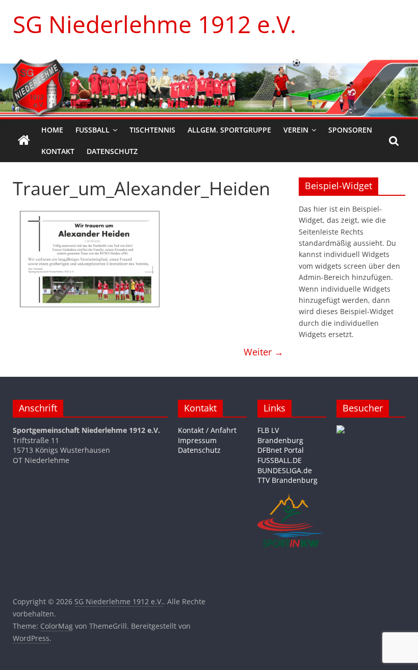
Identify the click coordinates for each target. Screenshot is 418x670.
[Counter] (340, 430)
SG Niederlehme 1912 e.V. (154, 24)
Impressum (197, 440)
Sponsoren (350, 130)
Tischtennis (152, 130)
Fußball (92, 130)
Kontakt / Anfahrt (207, 430)
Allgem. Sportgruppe (229, 130)
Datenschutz (112, 151)
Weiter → (263, 352)
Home (52, 130)
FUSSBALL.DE (279, 460)
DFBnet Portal (280, 450)
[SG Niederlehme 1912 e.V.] (24, 140)
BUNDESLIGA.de (284, 470)
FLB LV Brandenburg (280, 435)
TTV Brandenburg (287, 480)
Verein (295, 130)
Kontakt (57, 151)
